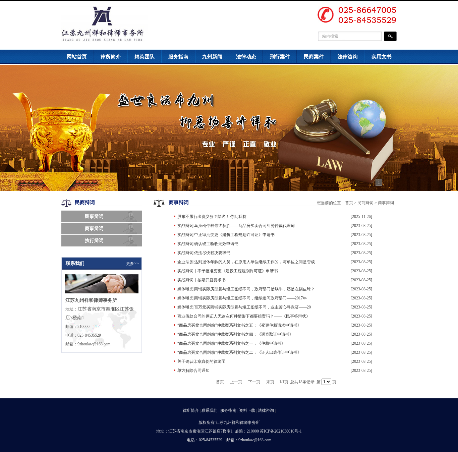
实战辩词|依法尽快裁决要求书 (203, 252)
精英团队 (144, 56)
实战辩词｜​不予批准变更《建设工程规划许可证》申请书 (227, 271)
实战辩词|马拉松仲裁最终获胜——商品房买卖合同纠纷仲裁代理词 (236, 225)
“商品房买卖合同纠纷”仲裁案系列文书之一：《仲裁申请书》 (231, 343)
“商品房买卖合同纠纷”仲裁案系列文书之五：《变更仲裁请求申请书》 (239, 325)
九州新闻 (212, 56)
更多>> (132, 263)
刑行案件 (280, 56)
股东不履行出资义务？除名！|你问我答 (211, 216)
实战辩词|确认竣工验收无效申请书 (207, 243)
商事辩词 (94, 228)
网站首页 (77, 56)
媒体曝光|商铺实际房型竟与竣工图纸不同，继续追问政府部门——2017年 (242, 298)
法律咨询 (348, 56)
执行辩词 (94, 240)
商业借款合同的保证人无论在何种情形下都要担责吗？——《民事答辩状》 (243, 316)
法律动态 (246, 56)
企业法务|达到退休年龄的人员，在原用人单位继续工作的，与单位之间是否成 (246, 262)
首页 (349, 203)
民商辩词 (365, 203)
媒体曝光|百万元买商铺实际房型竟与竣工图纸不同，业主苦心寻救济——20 (244, 307)
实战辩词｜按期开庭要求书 (201, 280)
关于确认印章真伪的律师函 (201, 361)
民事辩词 (94, 216)
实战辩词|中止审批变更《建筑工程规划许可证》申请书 (226, 234)
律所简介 (111, 56)
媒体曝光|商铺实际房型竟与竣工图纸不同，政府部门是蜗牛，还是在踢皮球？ (246, 289)
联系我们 (210, 410)
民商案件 (314, 56)
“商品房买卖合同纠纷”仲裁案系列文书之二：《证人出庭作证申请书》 (239, 352)
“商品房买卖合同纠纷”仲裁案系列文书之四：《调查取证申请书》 (235, 334)
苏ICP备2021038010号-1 (281, 431)
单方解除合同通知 (193, 370)
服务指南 (178, 56)
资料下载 (247, 410)
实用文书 (381, 56)
